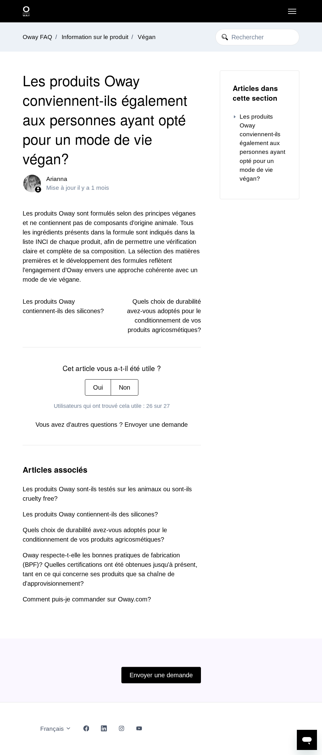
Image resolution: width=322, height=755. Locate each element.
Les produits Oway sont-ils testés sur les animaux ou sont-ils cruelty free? (107, 494)
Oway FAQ (37, 37)
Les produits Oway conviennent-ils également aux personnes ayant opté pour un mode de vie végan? (262, 147)
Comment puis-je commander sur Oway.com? (87, 599)
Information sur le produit (95, 37)
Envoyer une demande (156, 424)
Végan (147, 37)
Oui (98, 387)
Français (52, 728)
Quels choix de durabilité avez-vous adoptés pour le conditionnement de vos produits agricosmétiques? (95, 535)
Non (124, 387)
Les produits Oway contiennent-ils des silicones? (90, 514)
